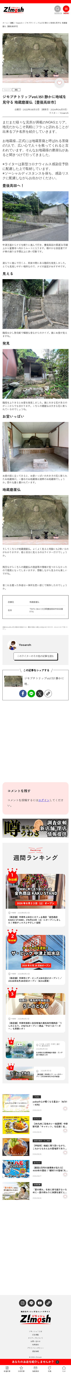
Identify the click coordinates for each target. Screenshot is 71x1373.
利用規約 (35, 1345)
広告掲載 (35, 1335)
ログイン (44, 800)
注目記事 (37, 1185)
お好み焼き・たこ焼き (42, 1141)
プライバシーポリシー (35, 1348)
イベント (37, 1119)
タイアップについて (35, 1338)
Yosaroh (7, 90)
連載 (16, 90)
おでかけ (37, 1163)
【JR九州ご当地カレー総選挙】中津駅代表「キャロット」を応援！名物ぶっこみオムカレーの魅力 (50, 1125)
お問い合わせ (35, 1341)
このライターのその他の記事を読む (35, 656)
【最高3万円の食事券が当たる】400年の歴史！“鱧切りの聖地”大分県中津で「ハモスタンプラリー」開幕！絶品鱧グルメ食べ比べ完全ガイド (50, 1169)
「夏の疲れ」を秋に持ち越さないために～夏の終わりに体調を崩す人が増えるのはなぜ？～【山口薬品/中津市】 (50, 1191)
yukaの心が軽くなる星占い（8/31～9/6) (50, 1103)
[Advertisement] (35, 744)
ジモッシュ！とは (35, 1331)
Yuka (37, 1097)
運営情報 (35, 1351)
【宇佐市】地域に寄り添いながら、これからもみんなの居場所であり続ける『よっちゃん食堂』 (50, 1147)
